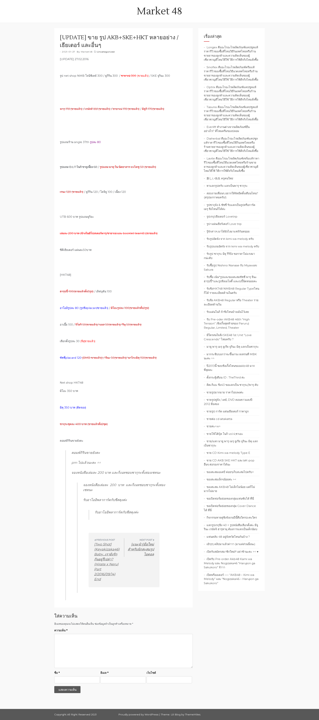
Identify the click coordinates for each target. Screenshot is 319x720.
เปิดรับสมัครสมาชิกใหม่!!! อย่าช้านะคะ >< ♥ (232, 551)
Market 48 (159, 11)
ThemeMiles (192, 714)
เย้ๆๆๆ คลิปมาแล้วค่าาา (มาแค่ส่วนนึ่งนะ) (231, 544)
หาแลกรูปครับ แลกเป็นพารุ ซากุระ (227, 185)
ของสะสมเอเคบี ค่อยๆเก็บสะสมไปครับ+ (230, 472)
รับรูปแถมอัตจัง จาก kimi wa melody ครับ (233, 246)
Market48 (87, 51)
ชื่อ (57, 672)
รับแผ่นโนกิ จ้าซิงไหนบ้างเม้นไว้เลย (228, 312)
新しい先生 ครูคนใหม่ (220, 178)
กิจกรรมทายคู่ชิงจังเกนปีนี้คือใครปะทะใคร (232, 517)
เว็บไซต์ (151, 672)
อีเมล (104, 672)
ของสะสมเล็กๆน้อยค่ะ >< (221, 479)
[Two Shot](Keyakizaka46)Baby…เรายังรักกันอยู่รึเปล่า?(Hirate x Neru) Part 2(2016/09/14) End (107, 561)
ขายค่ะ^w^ (214, 426)
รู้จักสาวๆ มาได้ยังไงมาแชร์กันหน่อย (228, 231)
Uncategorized (106, 51)
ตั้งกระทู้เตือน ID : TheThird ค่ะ (226, 377)
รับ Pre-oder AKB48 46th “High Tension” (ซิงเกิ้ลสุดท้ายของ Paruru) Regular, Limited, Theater (227, 323)
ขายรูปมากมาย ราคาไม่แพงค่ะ (225, 392)
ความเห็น (61, 630)
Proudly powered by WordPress (138, 714)
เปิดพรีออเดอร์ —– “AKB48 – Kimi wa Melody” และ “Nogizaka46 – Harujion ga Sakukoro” (231, 579)
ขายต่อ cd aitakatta (219, 419)
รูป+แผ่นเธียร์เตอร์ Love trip (224, 224)
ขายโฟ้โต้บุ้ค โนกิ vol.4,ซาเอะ (225, 434)
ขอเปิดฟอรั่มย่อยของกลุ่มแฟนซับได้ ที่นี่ (230, 498)
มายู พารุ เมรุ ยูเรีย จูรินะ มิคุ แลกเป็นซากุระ (233, 346)
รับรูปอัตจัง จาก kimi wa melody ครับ (230, 239)
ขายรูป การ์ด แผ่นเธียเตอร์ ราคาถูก (228, 411)
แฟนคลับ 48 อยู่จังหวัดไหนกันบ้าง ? (228, 536)
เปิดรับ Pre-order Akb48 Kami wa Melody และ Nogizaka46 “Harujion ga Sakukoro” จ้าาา (229, 563)
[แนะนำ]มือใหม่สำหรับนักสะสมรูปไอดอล (141, 549)
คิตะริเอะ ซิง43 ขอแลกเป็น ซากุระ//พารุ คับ (232, 385)
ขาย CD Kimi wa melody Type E (228, 453)
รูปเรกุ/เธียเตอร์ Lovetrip (222, 216)
